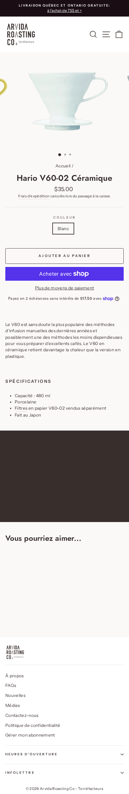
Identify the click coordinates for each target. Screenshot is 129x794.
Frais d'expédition (33, 196)
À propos (14, 675)
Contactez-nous (22, 715)
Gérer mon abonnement (30, 734)
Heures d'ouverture (31, 754)
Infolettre (20, 773)
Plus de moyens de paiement (64, 287)
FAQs (10, 685)
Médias (12, 705)
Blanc (63, 228)
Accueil (62, 165)
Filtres (21, 408)
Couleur (64, 217)
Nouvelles (15, 695)
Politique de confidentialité (32, 725)
